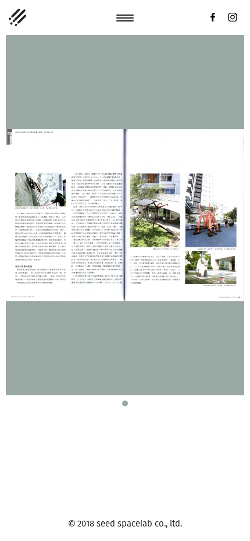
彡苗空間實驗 (17, 17)
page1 (125, 403)
